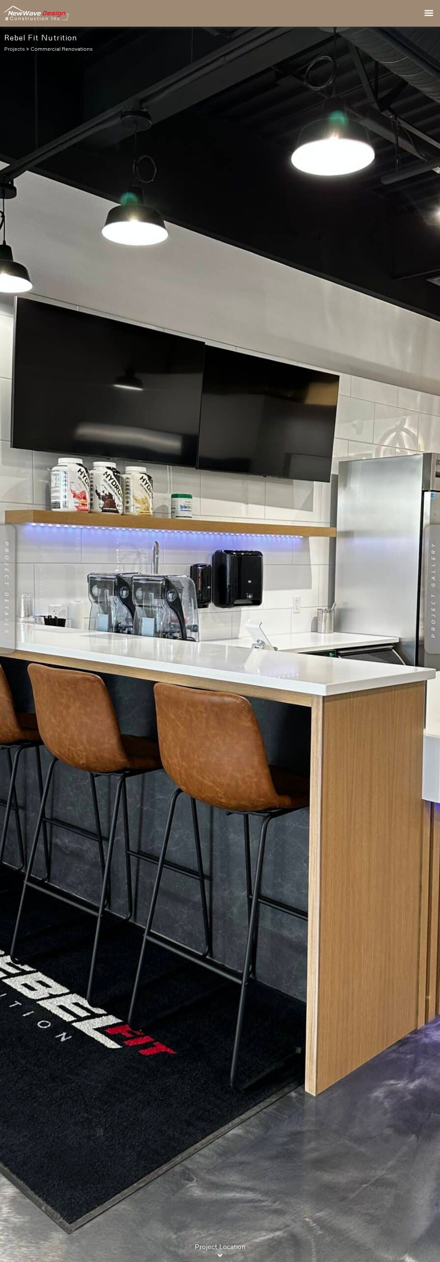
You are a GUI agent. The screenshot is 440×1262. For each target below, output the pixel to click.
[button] (429, 13)
